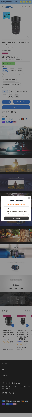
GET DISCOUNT (16, 218)
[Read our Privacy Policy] (28, 214)
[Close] (29, 198)
